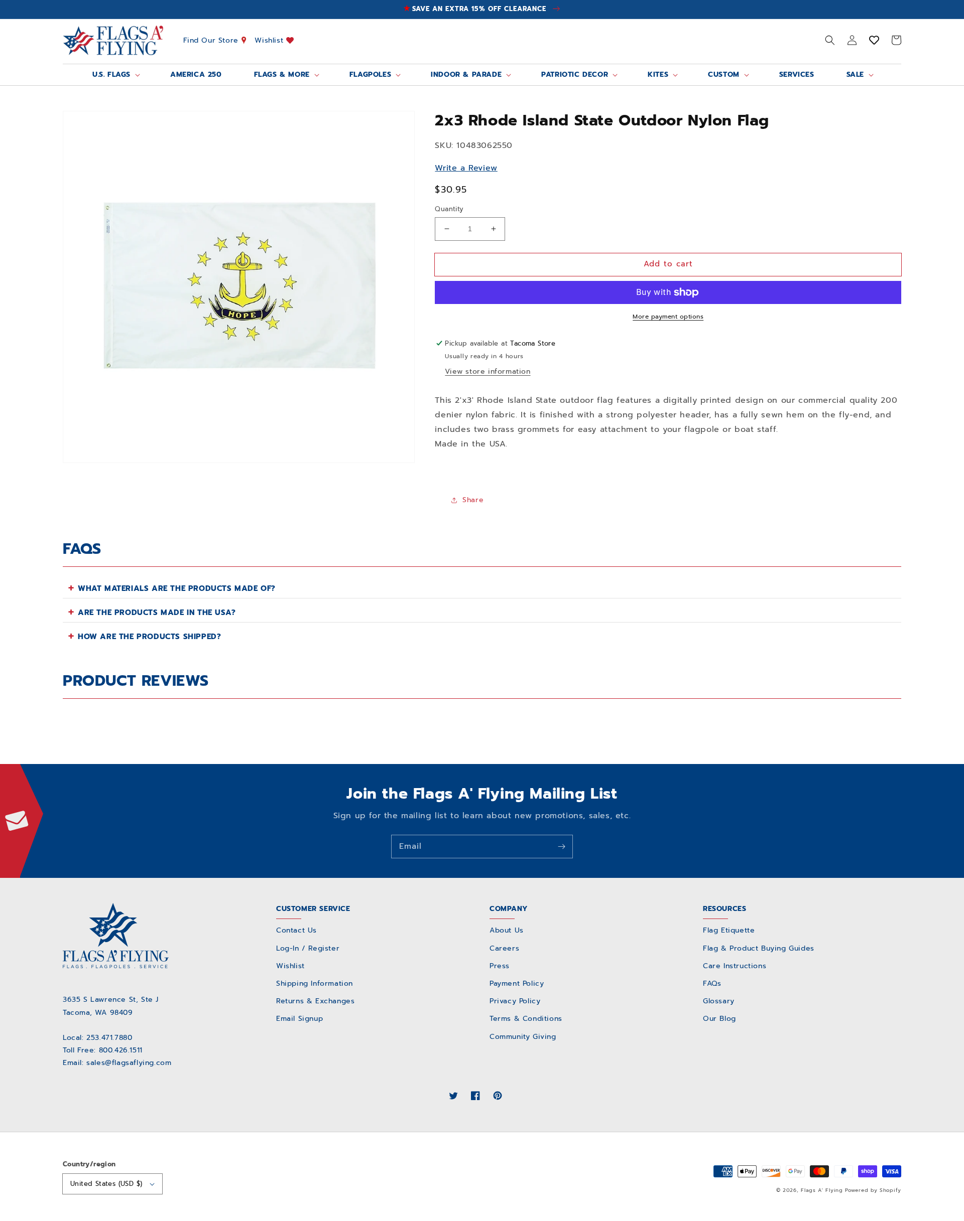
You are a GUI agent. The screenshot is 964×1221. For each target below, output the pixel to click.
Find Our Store (212, 40)
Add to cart (668, 263)
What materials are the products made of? (177, 588)
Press (500, 966)
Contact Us (296, 930)
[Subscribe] (561, 846)
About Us (507, 930)
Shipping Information (314, 983)
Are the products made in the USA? (157, 612)
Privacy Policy (515, 1001)
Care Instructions (734, 966)
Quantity (449, 209)
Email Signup (299, 1018)
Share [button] (473, 500)
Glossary (719, 1001)
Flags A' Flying (822, 1190)
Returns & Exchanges (315, 1001)
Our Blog (719, 1018)
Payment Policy (517, 983)
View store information (487, 371)
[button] (830, 40)
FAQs (712, 983)
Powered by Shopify (873, 1190)
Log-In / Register (307, 948)
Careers (504, 948)
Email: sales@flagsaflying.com (117, 1062)
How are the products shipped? (149, 636)
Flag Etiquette (729, 930)
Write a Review (466, 168)
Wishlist (270, 40)
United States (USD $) (106, 1183)
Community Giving (523, 1036)
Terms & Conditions (526, 1018)
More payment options (668, 316)
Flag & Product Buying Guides (758, 948)
